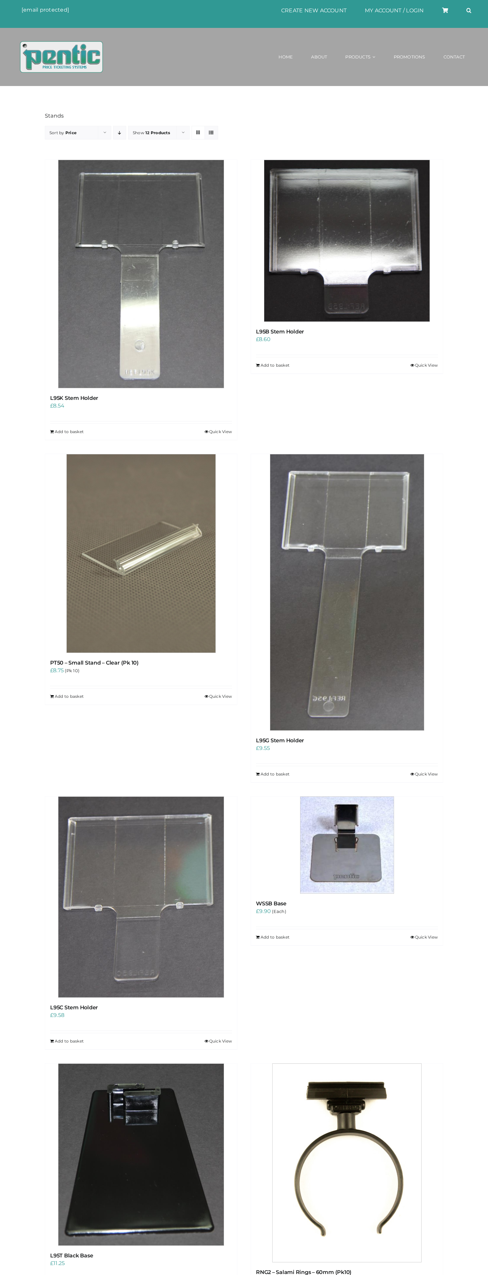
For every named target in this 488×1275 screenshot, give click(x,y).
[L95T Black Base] (141, 1154)
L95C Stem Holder (74, 1007)
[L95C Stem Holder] (141, 896)
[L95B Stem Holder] (347, 241)
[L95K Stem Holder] (141, 274)
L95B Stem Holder (280, 331)
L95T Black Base (71, 1255)
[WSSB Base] (347, 845)
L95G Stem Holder (280, 740)
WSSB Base (271, 903)
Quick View (220, 431)
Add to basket (69, 431)
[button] (469, 10)
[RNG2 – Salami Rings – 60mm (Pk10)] (347, 1162)
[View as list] (211, 132)
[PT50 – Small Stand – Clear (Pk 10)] (141, 553)
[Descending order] (119, 132)
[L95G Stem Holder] (347, 592)
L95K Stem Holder (74, 398)
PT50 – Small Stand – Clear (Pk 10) (94, 663)
